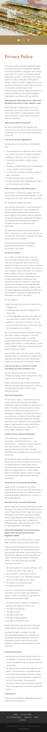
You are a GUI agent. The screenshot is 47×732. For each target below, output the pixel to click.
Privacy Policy (23, 729)
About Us (28, 717)
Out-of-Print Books (14, 717)
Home (15, 714)
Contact (22, 720)
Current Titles (26, 714)
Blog (36, 717)
